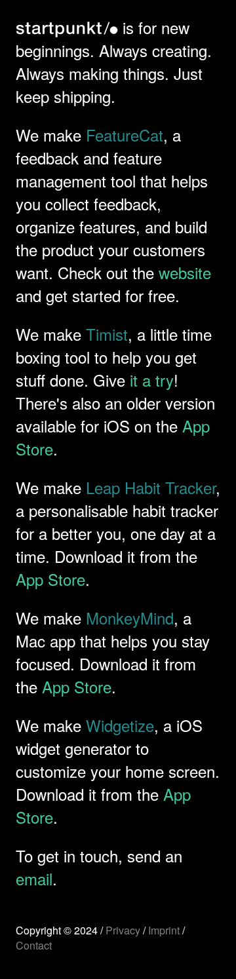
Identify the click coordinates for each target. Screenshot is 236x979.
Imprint (164, 930)
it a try (152, 379)
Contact (34, 945)
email (34, 878)
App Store (50, 578)
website (185, 272)
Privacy (123, 930)
